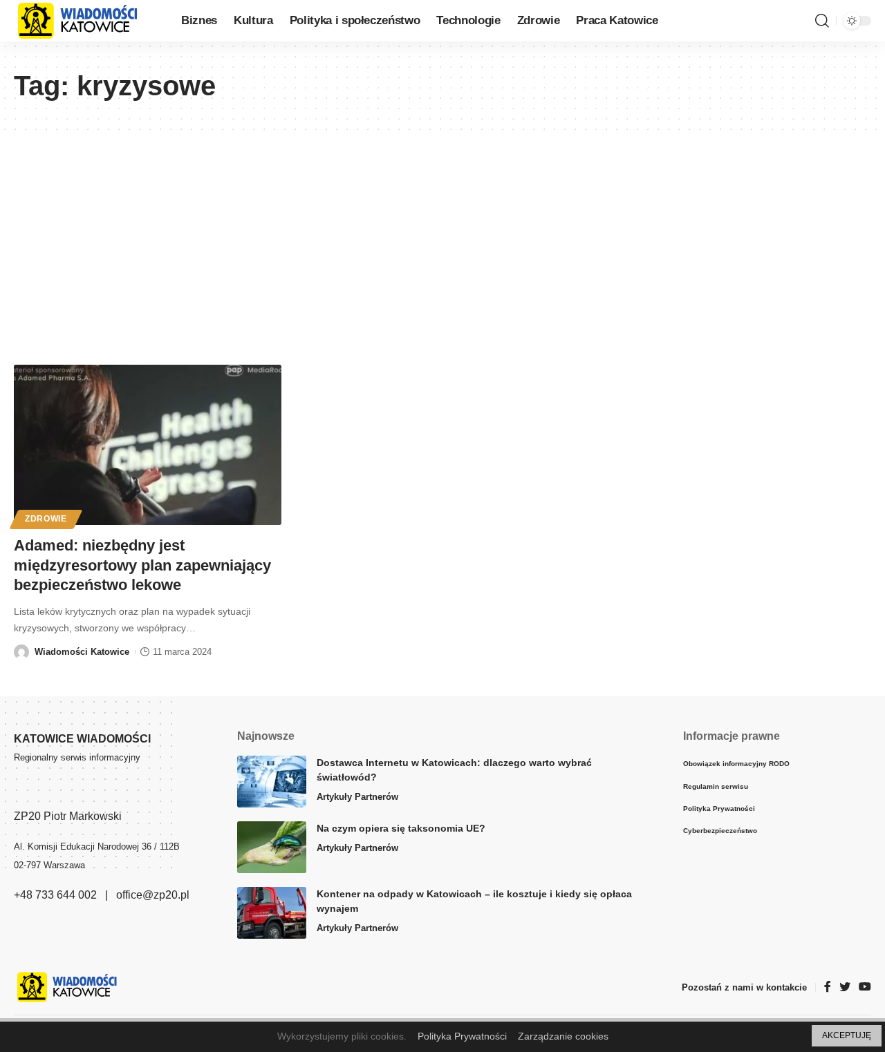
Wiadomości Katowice (82, 652)
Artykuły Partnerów (357, 797)
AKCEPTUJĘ (846, 1035)
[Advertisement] (442, 233)
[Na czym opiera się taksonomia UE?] (271, 847)
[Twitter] (844, 987)
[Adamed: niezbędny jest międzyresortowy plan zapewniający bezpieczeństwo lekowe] (147, 445)
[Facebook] (827, 987)
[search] (822, 20)
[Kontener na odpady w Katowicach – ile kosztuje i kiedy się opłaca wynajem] (271, 913)
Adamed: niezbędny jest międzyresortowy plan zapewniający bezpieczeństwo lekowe (142, 565)
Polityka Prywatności (462, 1036)
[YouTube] (865, 987)
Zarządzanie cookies (563, 1036)
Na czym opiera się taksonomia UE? (401, 828)
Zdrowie (46, 519)
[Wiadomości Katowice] (86, 20)
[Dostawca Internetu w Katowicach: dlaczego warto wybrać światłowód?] (271, 781)
